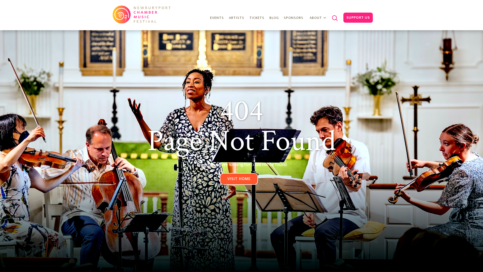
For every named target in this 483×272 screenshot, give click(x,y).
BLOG (274, 18)
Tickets (256, 18)
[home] (142, 14)
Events (217, 18)
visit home (239, 178)
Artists (236, 18)
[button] (318, 18)
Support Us (358, 17)
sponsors (293, 18)
